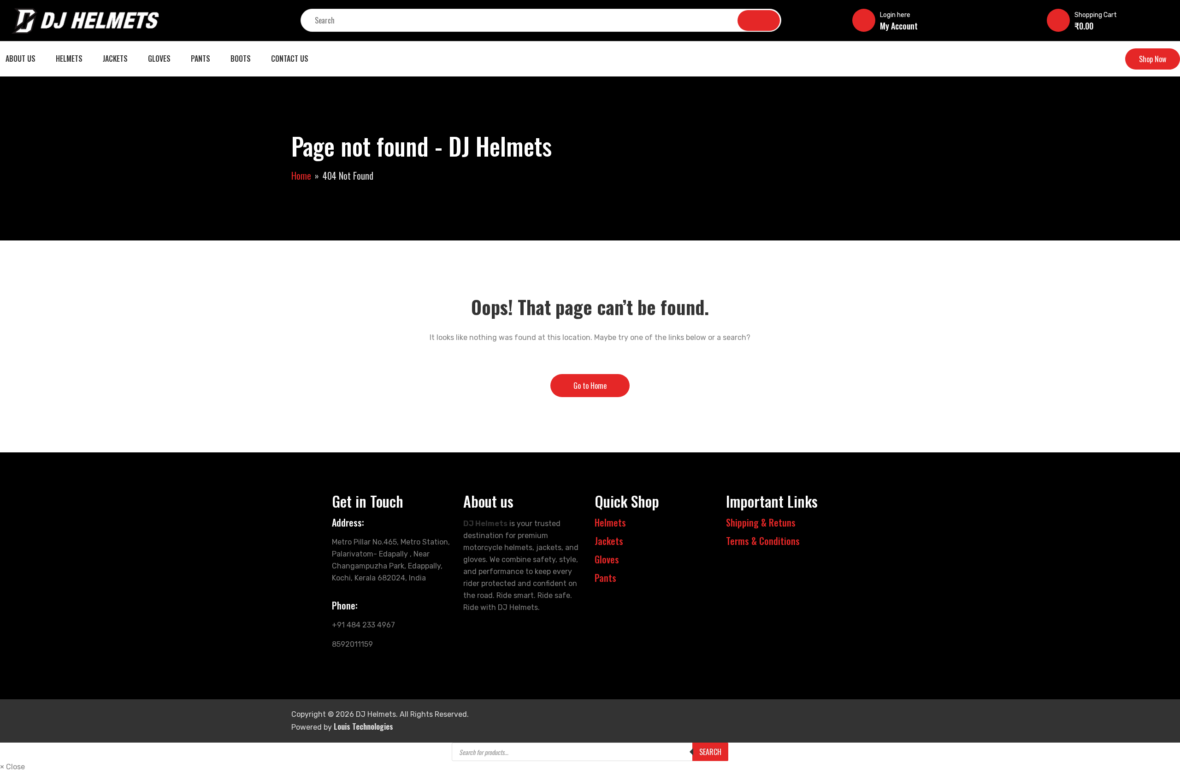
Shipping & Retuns (761, 522)
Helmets (610, 522)
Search (710, 751)
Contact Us (289, 58)
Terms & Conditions (763, 541)
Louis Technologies (363, 726)
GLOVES (159, 58)
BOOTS (240, 58)
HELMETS (69, 58)
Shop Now (1152, 58)
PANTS (200, 58)
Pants (605, 578)
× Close (12, 766)
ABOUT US (20, 58)
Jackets (609, 541)
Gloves (607, 559)
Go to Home (590, 385)
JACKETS (115, 58)
